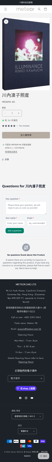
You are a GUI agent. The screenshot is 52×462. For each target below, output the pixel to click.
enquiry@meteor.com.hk (29, 328)
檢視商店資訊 (11, 151)
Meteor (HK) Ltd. (17, 452)
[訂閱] (41, 378)
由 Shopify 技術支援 (31, 452)
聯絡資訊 (27, 456)
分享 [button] (7, 159)
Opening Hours (26, 361)
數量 (4, 107)
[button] (5, 9)
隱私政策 (44, 452)
